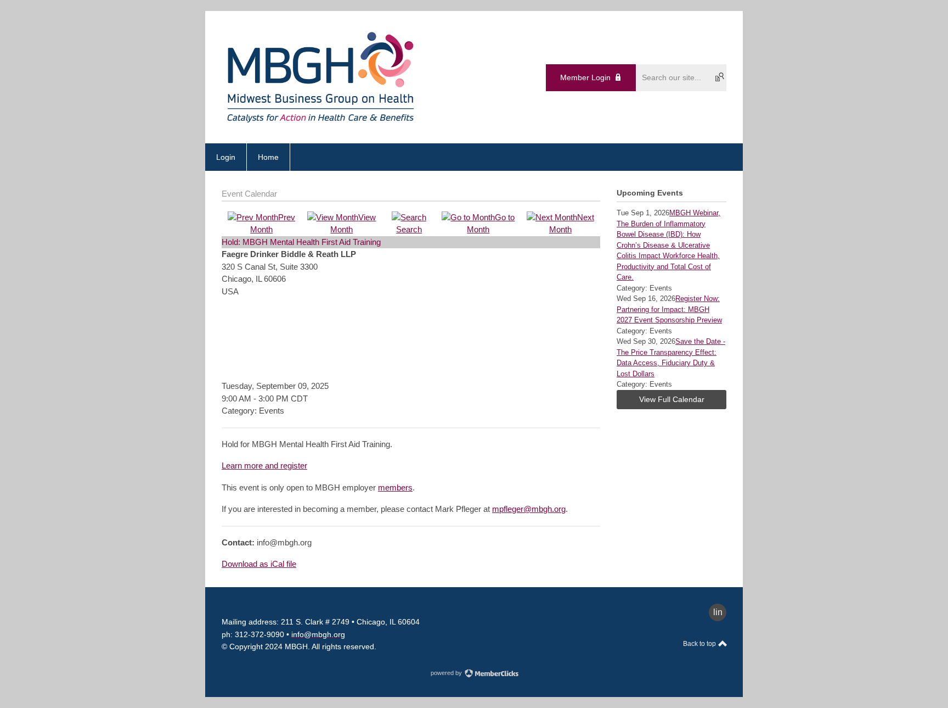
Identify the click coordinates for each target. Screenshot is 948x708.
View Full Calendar (671, 399)
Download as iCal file (259, 563)
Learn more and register (264, 465)
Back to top (700, 644)
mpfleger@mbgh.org (529, 509)
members (395, 487)
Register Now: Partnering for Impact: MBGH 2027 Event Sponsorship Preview (669, 309)
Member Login (585, 77)
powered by (447, 673)
